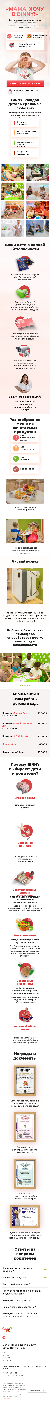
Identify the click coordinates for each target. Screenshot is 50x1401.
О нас (4, 1352)
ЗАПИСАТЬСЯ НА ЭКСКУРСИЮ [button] (25, 83)
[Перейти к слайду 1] (20, 685)
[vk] (3, 1337)
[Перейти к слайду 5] (29, 685)
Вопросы (6, 1360)
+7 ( (3, 1373)
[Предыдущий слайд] (2, 667)
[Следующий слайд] (47, 667)
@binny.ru (21, 1375)
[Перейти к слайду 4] (27, 685)
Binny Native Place (14, 1348)
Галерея (6, 1357)
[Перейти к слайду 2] (22, 685)
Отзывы (5, 1355)
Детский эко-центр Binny (19, 1345)
